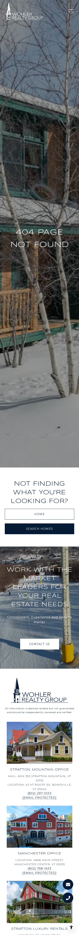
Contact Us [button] (39, 644)
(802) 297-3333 (39, 793)
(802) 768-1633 (39, 868)
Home (39, 514)
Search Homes (39, 529)
